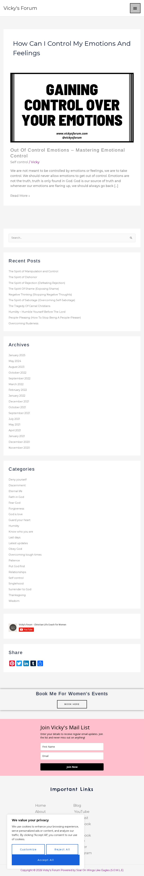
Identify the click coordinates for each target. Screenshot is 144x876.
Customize (28, 849)
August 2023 (16, 366)
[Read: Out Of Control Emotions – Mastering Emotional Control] (72, 107)
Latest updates (18, 543)
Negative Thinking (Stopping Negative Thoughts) (40, 294)
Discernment (17, 485)
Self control (19, 162)
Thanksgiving (17, 595)
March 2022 (16, 384)
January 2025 (17, 355)
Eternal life (15, 491)
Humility (14, 525)
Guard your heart (19, 520)
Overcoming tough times (25, 554)
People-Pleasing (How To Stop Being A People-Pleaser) (45, 317)
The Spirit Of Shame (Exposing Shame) (34, 288)
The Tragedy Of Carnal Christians (29, 306)
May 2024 (15, 361)
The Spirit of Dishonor (23, 277)
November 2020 (19, 447)
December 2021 (19, 401)
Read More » (20, 195)
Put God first (17, 566)
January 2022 (17, 395)
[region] (45, 841)
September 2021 (19, 413)
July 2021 (14, 419)
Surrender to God (20, 589)
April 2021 (15, 430)
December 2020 (19, 442)
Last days (14, 537)
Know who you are (21, 531)
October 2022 (17, 372)
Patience (14, 560)
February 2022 (18, 389)
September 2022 (19, 378)
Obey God (15, 548)
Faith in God (16, 497)
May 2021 (14, 424)
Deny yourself (18, 479)
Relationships (17, 572)
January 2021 (17, 436)
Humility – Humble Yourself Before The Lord (37, 311)
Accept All (46, 860)
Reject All (62, 849)
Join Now (72, 767)
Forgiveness (16, 508)
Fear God (14, 502)
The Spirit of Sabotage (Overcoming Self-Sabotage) (42, 300)
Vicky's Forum (20, 8)
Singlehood (16, 583)
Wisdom (14, 601)
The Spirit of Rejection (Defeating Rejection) (37, 283)
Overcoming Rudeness (23, 323)
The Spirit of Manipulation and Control (33, 271)
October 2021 (17, 407)
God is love (16, 514)
